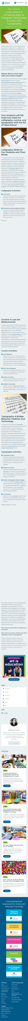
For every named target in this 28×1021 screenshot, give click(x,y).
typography (20, 424)
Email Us (3, 1015)
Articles (3, 999)
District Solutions (3, 994)
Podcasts (3, 1003)
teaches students (14, 168)
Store (13, 991)
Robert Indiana (19, 481)
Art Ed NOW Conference (4, 991)
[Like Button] (2, 713)
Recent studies (16, 334)
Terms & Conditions (16, 999)
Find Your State (16, 997)
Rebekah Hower (9, 26)
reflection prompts (18, 386)
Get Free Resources (14, 679)
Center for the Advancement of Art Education (17, 994)
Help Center (4, 1017)
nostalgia (21, 89)
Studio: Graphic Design (7, 447)
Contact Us (14, 986)
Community (4, 997)
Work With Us (15, 989)
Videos (3, 1001)
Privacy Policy (15, 1001)
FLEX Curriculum (12, 446)
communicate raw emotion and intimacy (11, 82)
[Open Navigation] (26, 3)
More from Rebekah (14, 743)
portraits (15, 496)
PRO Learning (5, 988)
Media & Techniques (14, 9)
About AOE (14, 984)
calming (16, 181)
